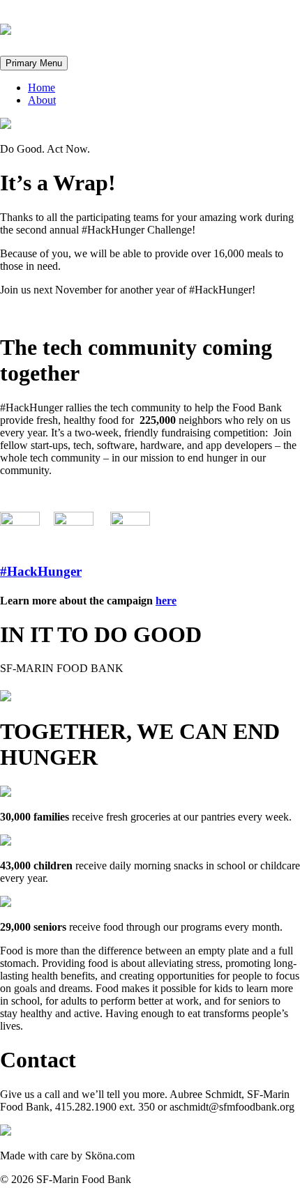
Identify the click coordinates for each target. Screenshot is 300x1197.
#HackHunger (41, 571)
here (166, 601)
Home (41, 87)
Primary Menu (34, 63)
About (42, 100)
